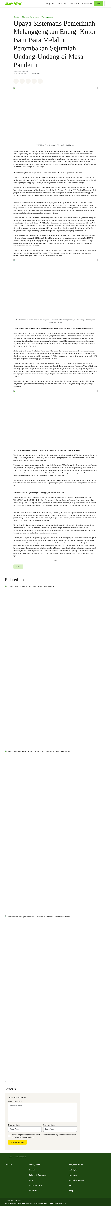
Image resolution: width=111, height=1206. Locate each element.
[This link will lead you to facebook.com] (6, 1170)
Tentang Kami (49, 4)
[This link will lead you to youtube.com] (14, 1170)
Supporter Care (35, 1185)
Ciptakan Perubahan (30, 17)
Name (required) (14, 1125)
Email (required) (49, 1125)
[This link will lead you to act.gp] (23, 1170)
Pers (31, 1180)
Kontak (32, 1170)
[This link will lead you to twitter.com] (10, 1170)
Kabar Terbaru (87, 4)
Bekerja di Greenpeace (38, 1175)
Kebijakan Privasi (76, 1165)
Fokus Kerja (62, 4)
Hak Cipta (73, 1170)
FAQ (70, 1185)
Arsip (71, 1191)
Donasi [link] (98, 4)
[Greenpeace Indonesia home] (12, 3)
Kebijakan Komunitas (77, 1180)
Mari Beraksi (74, 4)
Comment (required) (15, 1101)
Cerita (16, 17)
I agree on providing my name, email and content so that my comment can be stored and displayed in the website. (44, 1136)
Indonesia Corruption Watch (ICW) (67, 500)
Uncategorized (47, 17)
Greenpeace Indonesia (17, 1157)
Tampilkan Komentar (17, 1142)
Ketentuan (73, 1175)
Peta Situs (33, 1191)
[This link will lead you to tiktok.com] (27, 1170)
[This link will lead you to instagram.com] (19, 1170)
